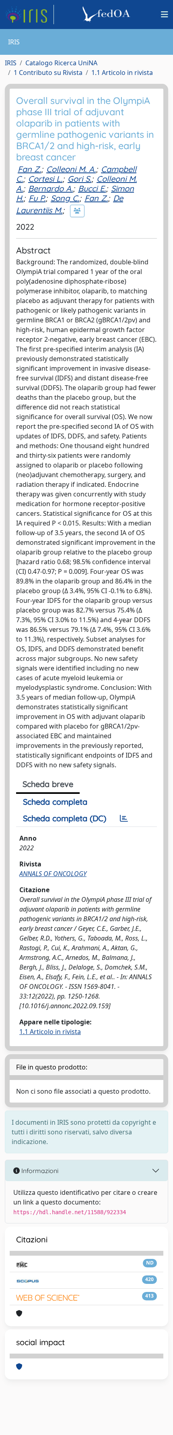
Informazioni (39, 1171)
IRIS (10, 62)
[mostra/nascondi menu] (164, 14)
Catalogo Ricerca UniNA (61, 62)
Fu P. (37, 198)
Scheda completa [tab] (55, 802)
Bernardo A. (50, 188)
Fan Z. (29, 169)
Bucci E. (92, 188)
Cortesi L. (45, 179)
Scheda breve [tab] (48, 784)
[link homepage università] (107, 14)
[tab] (124, 818)
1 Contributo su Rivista (48, 72)
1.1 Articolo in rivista (122, 72)
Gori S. (79, 179)
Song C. (65, 198)
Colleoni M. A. (71, 169)
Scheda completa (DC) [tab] (64, 818)
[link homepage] (29, 14)
